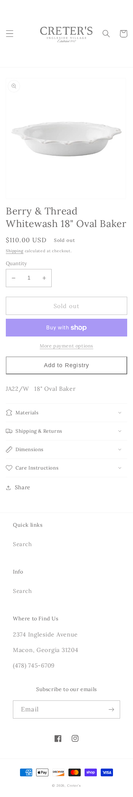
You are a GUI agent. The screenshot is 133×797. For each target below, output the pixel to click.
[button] (9, 33)
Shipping (15, 250)
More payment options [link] (66, 346)
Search (22, 544)
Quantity (16, 263)
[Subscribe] (111, 709)
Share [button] (22, 487)
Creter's (74, 785)
